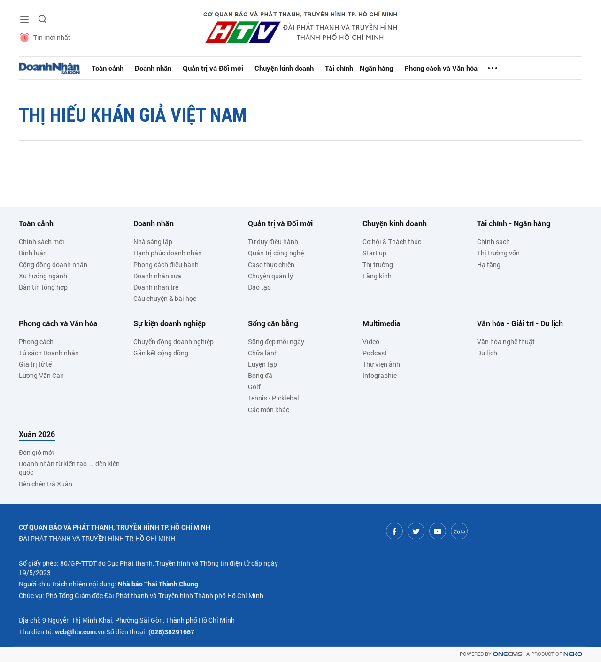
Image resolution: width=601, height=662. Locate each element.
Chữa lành (263, 352)
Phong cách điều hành (166, 264)
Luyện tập (262, 364)
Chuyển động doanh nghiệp (173, 341)
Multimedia (381, 323)
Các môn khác (268, 409)
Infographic (379, 375)
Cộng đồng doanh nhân (53, 264)
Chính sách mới (41, 241)
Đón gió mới (36, 452)
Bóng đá (260, 375)
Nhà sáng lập (152, 241)
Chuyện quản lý (270, 275)
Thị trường (377, 264)
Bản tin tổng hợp (43, 287)
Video (370, 341)
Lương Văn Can (41, 375)
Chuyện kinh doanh (284, 68)
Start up (374, 252)
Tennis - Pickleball (274, 397)
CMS (507, 654)
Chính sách (493, 241)
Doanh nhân (153, 68)
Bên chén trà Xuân (45, 483)
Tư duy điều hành (273, 241)
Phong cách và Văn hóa (441, 68)
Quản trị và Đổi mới (213, 68)
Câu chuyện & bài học (164, 298)
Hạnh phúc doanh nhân (167, 252)
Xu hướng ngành (43, 275)
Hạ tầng (489, 264)
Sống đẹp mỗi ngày (276, 341)
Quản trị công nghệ (276, 252)
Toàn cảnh (107, 68)
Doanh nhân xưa (157, 275)
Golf (254, 386)
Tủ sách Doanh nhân (49, 352)
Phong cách (36, 341)
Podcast (374, 352)
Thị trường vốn (498, 252)
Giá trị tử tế (35, 364)
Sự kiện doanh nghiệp (169, 323)
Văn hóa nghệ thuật (506, 341)
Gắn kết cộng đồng (160, 352)
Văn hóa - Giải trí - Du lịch (520, 323)
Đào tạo (259, 287)
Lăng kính (377, 275)
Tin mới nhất (51, 37)
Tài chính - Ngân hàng (359, 68)
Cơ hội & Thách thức (391, 241)
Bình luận (33, 252)
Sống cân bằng (273, 323)
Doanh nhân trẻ (155, 287)
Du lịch (487, 352)
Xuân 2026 (37, 434)
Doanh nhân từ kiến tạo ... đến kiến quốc (69, 468)
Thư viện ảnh (381, 364)
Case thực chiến (271, 264)
